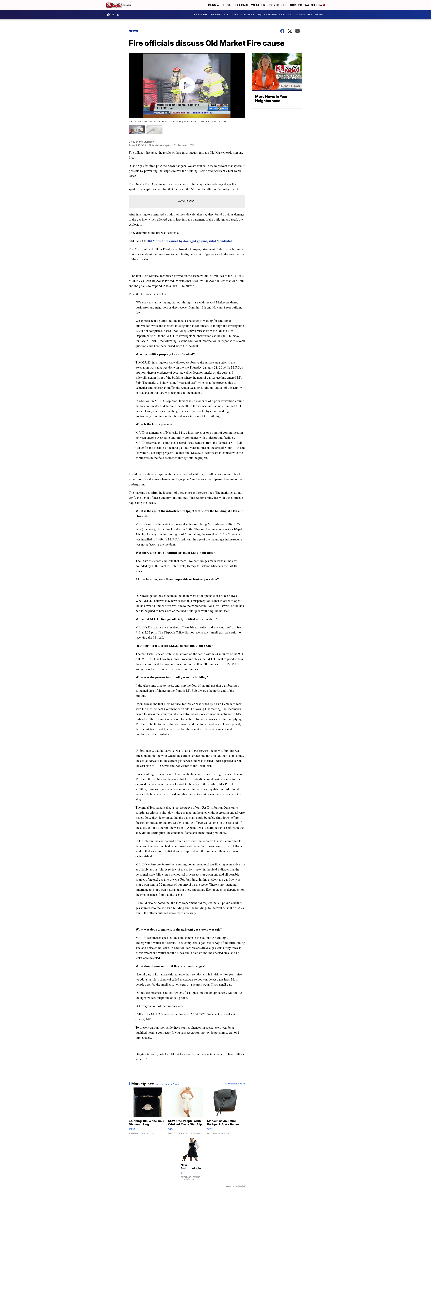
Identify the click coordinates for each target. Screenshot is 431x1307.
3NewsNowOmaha (119, 14)
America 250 (200, 14)
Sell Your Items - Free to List (169, 1084)
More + (319, 14)
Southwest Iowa (303, 14)
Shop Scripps (291, 5)
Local (227, 5)
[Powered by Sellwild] (240, 1186)
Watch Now (313, 5)
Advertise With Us (219, 14)
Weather (258, 5)
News (133, 31)
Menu (212, 5)
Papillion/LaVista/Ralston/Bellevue (275, 14)
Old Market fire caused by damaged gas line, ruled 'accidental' (190, 241)
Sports (273, 5)
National (242, 5)
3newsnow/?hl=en (114, 14)
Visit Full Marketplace (234, 1084)
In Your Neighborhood (243, 14)
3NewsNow (109, 14)
